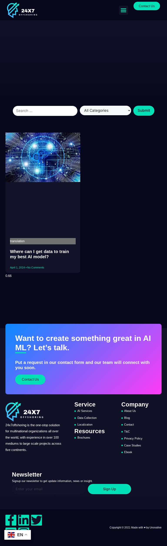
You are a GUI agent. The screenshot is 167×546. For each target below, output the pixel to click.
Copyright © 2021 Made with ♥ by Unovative (136, 527)
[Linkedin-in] (23, 520)
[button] (123, 10)
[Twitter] (36, 520)
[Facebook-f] (10, 520)
